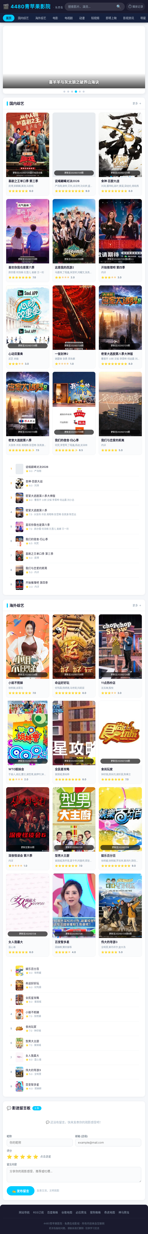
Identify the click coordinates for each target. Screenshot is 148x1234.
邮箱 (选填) (81, 1136)
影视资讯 (128, 18)
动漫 (82, 18)
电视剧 (69, 18)
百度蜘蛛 (52, 1212)
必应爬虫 (81, 1212)
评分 (9, 1150)
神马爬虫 (124, 1212)
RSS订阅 (38, 1212)
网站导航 (24, 1212)
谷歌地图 (66, 1212)
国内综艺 (23, 18)
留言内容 (12, 1164)
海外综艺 (40, 18)
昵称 (9, 1136)
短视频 (95, 18)
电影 (55, 18)
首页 (8, 18)
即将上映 (111, 18)
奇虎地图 (109, 1212)
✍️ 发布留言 (20, 1191)
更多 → (137, 103)
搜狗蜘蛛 (95, 1212)
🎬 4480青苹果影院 (33, 6)
